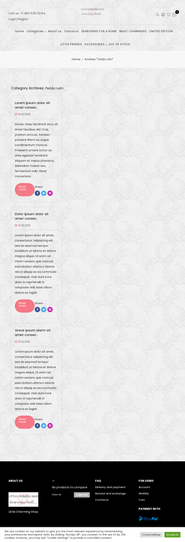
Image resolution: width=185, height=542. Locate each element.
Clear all (56, 494)
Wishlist (144, 493)
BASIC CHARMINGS (133, 31)
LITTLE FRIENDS (71, 44)
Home (19, 31)
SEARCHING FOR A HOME (99, 31)
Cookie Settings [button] (151, 534)
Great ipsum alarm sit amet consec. (33, 332)
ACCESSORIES (95, 44)
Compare (82, 495)
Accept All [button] (172, 534)
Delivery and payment (110, 487)
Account (144, 487)
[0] (174, 15)
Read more (22, 188)
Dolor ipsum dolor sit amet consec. (32, 216)
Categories (35, 31)
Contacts (71, 31)
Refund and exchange (110, 493)
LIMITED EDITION (161, 31)
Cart (142, 500)
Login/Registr (18, 19)
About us (55, 31)
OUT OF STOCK (119, 44)
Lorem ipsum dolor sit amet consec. (32, 105)
